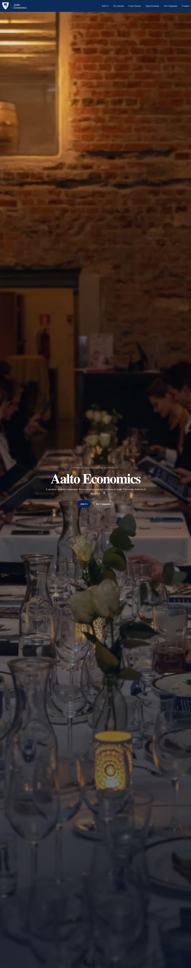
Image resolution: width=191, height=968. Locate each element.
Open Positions (152, 6)
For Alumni (118, 6)
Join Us (105, 6)
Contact (185, 6)
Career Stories (134, 6)
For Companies (170, 6)
